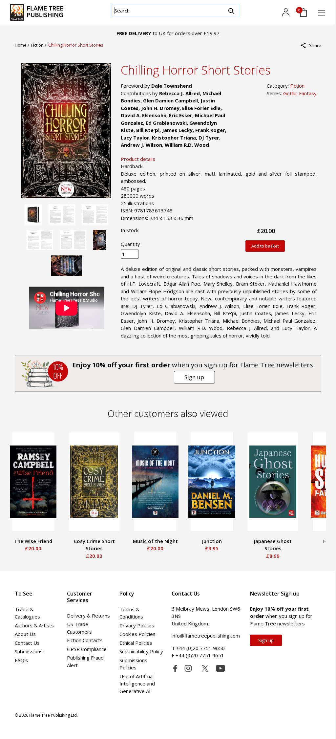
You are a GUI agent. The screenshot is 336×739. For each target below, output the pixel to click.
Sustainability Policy (141, 651)
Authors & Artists (34, 625)
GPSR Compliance (87, 649)
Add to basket (265, 246)
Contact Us (27, 643)
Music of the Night (155, 541)
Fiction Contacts (85, 640)
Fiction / (39, 45)
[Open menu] (321, 12)
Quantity (130, 244)
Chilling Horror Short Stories (75, 45)
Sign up (194, 377)
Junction (212, 541)
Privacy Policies (136, 625)
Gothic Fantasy (300, 93)
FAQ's (21, 660)
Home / (23, 45)
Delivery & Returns (88, 615)
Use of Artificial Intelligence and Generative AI (137, 683)
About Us (25, 634)
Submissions (29, 651)
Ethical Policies (135, 643)
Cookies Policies (137, 634)
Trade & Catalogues (27, 613)
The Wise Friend (33, 541)
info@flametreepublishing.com (206, 635)
